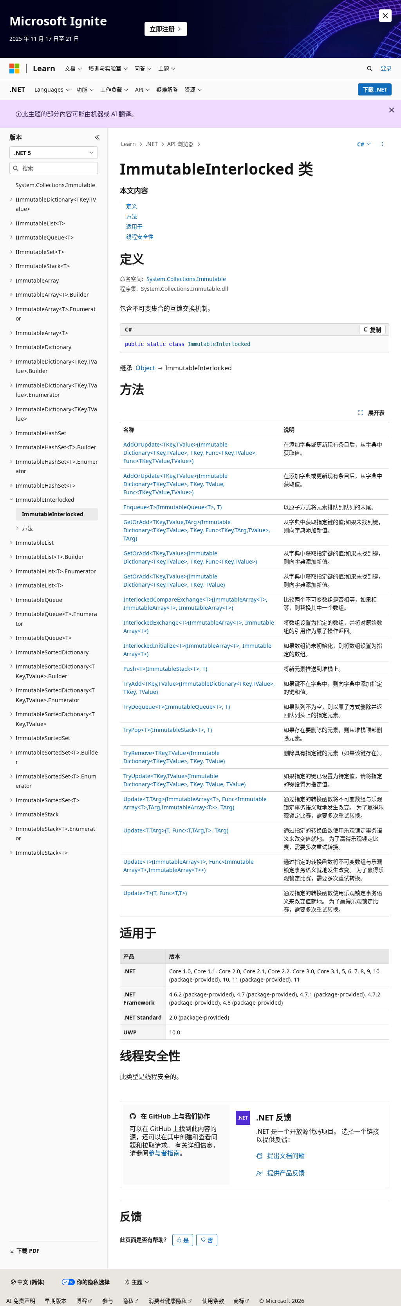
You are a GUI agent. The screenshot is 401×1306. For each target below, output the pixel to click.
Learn (128, 144)
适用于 (134, 226)
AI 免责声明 (20, 1300)
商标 (238, 1300)
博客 (81, 1300)
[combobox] (53, 152)
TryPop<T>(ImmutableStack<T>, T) (167, 729)
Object (145, 368)
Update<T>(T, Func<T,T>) (155, 893)
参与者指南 (164, 1153)
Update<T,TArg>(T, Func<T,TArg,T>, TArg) (175, 830)
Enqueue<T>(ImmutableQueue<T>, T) (172, 507)
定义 (131, 206)
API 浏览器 (180, 144)
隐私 (128, 1300)
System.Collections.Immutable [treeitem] (55, 185)
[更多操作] (382, 144)
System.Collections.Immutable (186, 279)
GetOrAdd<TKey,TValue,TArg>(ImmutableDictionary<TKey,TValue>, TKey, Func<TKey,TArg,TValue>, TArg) (196, 530)
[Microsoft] (14, 68)
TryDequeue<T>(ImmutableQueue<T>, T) (176, 706)
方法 (131, 216)
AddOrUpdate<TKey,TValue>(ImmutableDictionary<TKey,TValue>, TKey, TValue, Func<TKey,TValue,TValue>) (175, 484)
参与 (107, 1300)
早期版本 (56, 1300)
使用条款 (213, 1300)
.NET (152, 144)
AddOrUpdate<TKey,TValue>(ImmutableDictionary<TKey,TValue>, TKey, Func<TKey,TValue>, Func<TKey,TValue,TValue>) (190, 453)
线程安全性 (140, 236)
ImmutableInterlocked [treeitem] (52, 514)
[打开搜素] (370, 68)
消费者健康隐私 (167, 1300)
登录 (386, 68)
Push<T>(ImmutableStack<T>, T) (165, 668)
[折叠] (97, 137)
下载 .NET (375, 89)
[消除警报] (385, 15)
